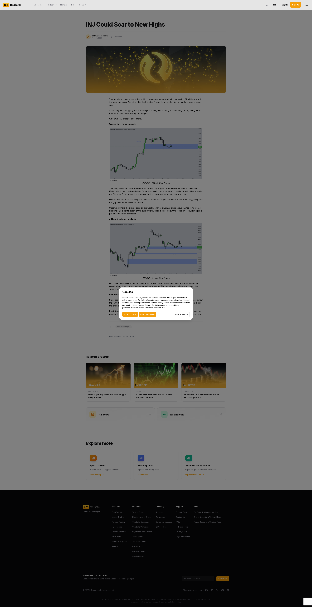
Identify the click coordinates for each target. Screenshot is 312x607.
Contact (82, 5)
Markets (63, 5)
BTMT (73, 5)
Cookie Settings (181, 314)
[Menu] (306, 4)
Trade (39, 5)
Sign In (285, 5)
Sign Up (295, 5)
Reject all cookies (147, 314)
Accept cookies (130, 314)
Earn (52, 5)
